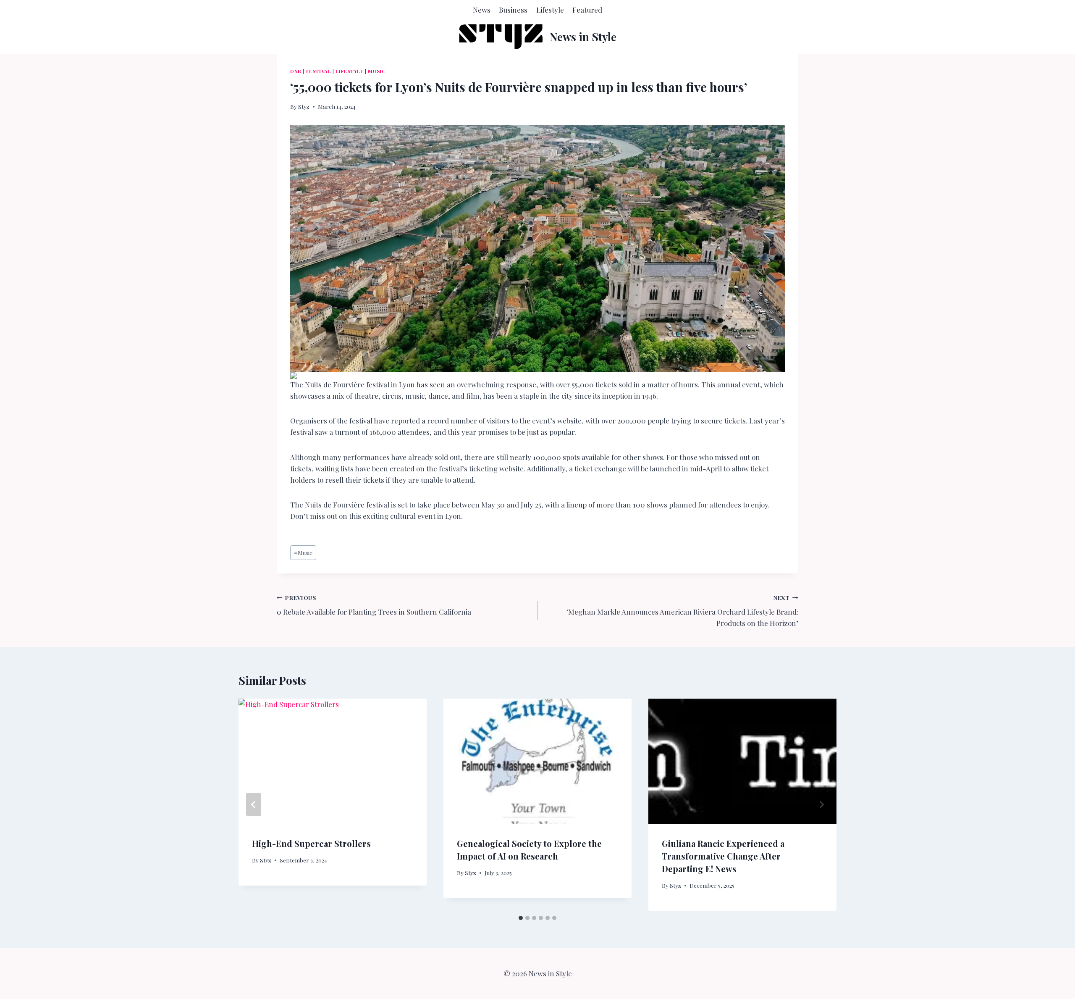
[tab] (521, 918)
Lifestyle (550, 9)
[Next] (821, 804)
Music (376, 71)
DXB (296, 71)
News (481, 9)
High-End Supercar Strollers (311, 843)
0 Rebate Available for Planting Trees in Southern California (374, 605)
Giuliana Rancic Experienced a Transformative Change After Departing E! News (723, 856)
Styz (303, 106)
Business (513, 9)
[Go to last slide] (253, 804)
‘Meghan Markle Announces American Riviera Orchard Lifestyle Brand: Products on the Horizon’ (682, 611)
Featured (587, 9)
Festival (318, 71)
